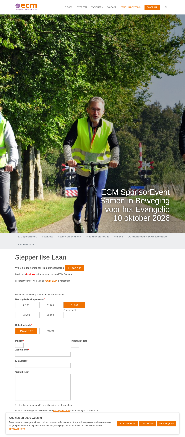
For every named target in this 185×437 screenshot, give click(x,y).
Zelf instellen (147, 423)
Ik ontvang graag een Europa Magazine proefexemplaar (45, 405)
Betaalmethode (23, 325)
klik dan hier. (74, 268)
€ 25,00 (26, 315)
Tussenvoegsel (79, 341)
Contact (111, 7)
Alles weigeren (166, 423)
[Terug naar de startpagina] (29, 7)
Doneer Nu (152, 7)
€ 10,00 (50, 305)
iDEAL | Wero (26, 331)
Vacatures (97, 7)
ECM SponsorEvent (27, 237)
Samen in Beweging (131, 7)
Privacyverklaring (61, 410)
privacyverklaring (17, 429)
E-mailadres (21, 361)
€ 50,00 (50, 315)
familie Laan (51, 281)
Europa (68, 7)
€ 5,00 (26, 305)
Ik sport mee (47, 237)
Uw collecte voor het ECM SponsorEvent (147, 237)
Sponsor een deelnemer (69, 237)
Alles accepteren (127, 423)
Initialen (19, 341)
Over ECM (82, 7)
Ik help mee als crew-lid (97, 237)
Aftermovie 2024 (26, 244)
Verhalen (118, 237)
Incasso (50, 331)
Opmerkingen (22, 372)
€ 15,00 (74, 305)
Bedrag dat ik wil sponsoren (30, 299)
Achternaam (22, 350)
